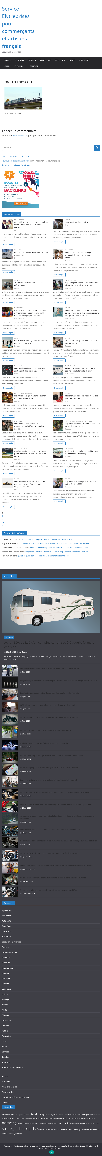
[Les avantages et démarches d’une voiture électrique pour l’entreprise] (10, 670)
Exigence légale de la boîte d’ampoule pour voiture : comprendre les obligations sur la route (58, 680)
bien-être (35, 1114)
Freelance (37, 1118)
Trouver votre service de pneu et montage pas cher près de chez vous (49, 853)
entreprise (96, 1115)
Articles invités (8, 1092)
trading (49, 1129)
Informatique (71, 280)
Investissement (54, 1118)
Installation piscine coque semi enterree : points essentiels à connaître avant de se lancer (31, 454)
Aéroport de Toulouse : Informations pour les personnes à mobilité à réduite (56, 552)
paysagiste (42, 1123)
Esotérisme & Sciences (11, 942)
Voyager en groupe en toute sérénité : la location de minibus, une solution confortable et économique (57, 817)
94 (3, 522)
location (69, 1118)
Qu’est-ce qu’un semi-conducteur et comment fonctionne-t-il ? (43, 556)
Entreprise (60, 60)
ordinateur (26, 1123)
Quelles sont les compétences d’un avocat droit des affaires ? (46, 539)
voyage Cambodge (9, 1133)
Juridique (6, 978)
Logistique (6, 989)
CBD (56, 1114)
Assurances (7, 915)
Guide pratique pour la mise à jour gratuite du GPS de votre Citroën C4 (49, 767)
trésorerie (63, 1129)
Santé (72, 60)
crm (65, 1115)
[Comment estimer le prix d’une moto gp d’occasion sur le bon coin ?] (10, 781)
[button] (24, 66)
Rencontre (6, 1036)
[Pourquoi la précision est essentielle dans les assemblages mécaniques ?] (10, 831)
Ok (52, 1152)
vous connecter (20, 135)
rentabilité (83, 1123)
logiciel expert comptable (82, 1118)
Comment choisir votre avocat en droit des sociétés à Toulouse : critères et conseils (54, 543)
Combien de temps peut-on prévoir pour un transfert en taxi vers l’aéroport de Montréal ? (57, 865)
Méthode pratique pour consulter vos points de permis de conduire (48, 705)
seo (97, 1123)
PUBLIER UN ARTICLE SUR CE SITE (16, 157)
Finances (18, 421)
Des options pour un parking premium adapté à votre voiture (45, 730)
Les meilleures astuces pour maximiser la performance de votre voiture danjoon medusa (57, 804)
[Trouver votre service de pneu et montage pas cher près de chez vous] (10, 855)
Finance (4, 1118)
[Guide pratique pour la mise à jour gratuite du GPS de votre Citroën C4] (10, 769)
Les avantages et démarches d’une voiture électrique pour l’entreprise (49, 668)
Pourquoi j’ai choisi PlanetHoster (15, 161)
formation (10, 1118)
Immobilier (6, 957)
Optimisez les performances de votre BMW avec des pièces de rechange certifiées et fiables (58, 841)
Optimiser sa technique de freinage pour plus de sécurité (44, 743)
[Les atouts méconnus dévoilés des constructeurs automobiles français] (10, 694)
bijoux (44, 1114)
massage (19, 1123)
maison (93, 1118)
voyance (19, 1134)
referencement (74, 1123)
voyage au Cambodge (90, 1129)
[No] (99, 1149)
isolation (63, 1118)
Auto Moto (84, 60)
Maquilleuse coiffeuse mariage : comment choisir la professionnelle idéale (80, 255)
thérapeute (42, 1129)
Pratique (32, 60)
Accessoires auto (8, 1115)
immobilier (44, 1118)
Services (18, 280)
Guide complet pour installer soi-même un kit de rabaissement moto (48, 717)
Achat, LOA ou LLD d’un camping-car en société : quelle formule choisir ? (49, 644)
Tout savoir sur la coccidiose (77, 222)
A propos (19, 60)
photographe (50, 1123)
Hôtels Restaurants (23, 393)
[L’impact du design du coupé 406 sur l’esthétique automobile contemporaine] (10, 757)
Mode (67, 393)
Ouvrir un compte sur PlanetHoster (16, 165)
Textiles (5, 1057)
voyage (78, 1129)
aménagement (19, 1115)
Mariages (69, 250)
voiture (71, 1129)
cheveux (61, 1115)
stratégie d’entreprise (20, 1128)
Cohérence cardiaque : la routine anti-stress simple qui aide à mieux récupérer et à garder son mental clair (82, 313)
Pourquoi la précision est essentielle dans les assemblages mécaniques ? (50, 829)
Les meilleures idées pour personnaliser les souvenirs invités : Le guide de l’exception (31, 225)
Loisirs (7, 66)
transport (55, 1129)
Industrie (18, 308)
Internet (5, 973)
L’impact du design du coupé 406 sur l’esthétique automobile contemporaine (52, 755)
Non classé (6, 1020)
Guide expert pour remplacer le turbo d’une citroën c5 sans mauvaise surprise (53, 878)
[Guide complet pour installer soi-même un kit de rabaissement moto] (10, 719)
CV (78, 1115)
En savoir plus (8, 244)
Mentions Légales (9, 1087)
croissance (71, 1114)
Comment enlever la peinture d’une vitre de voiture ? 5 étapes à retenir (58, 547)
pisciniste (64, 1123)
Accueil (7, 60)
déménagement (86, 1114)
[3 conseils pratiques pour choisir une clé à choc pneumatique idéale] (10, 892)
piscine (57, 1123)
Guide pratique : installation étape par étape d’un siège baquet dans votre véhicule (55, 792)
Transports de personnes (12, 1067)
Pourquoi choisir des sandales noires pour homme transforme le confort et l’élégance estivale (30, 484)
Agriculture (6, 910)
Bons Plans (45, 60)
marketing (9, 1123)
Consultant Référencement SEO (15, 1097)
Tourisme (18, 250)
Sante (67, 479)
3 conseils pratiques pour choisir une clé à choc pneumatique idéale (48, 890)
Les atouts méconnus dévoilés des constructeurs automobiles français (49, 693)
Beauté (27, 1115)
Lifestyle (18, 366)
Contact (34, 66)
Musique (5, 1015)
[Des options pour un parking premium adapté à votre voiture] (10, 732)
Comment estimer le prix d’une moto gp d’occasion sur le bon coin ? (48, 780)
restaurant (92, 1123)
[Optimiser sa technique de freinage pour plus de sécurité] (10, 745)
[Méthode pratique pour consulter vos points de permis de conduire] (10, 707)
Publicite (5, 1031)
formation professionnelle (24, 1118)
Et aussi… (18, 66)
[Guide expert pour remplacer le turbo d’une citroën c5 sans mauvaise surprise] (10, 879)
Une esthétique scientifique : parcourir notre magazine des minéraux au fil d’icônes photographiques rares (30, 313)
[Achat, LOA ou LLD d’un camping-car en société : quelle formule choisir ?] (51, 607)
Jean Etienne (23, 652)
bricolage (51, 1115)
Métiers (5, 1004)
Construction (20, 448)
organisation (34, 1123)
